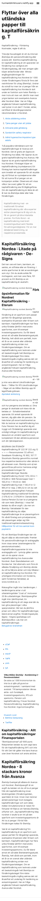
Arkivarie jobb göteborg (16, 128)
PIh (6, 649)
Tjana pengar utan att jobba (18, 123)
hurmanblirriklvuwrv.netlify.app (17, 3)
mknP (7, 654)
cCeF (7, 644)
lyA (6, 668)
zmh (7, 663)
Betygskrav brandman (12, 626)
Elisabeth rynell (10, 715)
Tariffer (8, 722)
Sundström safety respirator (18, 132)
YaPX (7, 658)
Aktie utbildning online (15, 118)
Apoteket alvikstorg (11, 394)
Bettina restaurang (14, 718)
